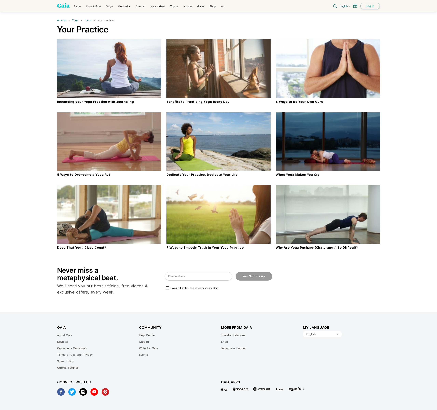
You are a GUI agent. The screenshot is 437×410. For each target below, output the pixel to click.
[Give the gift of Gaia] (355, 6)
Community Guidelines (72, 348)
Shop (224, 341)
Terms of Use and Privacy (75, 354)
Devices (62, 341)
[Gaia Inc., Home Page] (63, 5)
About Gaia (64, 335)
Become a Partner (233, 348)
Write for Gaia (148, 348)
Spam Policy (65, 361)
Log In (370, 6)
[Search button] (335, 6)
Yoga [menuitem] (109, 6)
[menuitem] (77, 5)
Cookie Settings (68, 367)
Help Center (147, 335)
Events (143, 354)
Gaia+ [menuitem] (201, 6)
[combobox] (322, 334)
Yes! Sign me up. (253, 276)
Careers (144, 341)
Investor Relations (233, 335)
